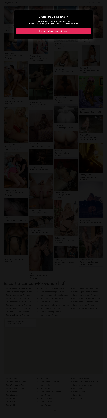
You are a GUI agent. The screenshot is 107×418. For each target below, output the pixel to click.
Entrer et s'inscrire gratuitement (53, 31)
